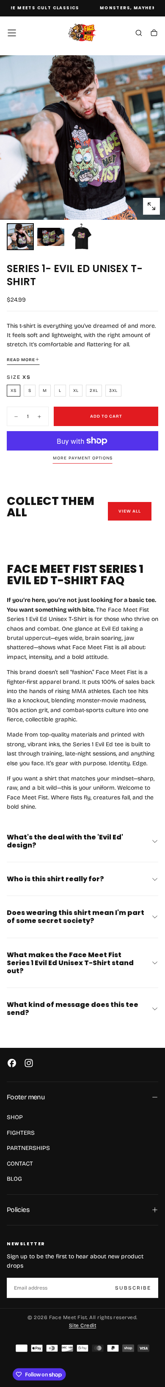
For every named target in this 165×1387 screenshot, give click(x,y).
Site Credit (82, 1325)
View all (129, 511)
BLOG (14, 1178)
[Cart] (154, 33)
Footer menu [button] (25, 1097)
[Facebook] (12, 1063)
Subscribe (133, 1288)
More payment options (83, 458)
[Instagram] (29, 1063)
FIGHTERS (21, 1132)
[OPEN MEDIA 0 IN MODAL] (151, 206)
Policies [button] (18, 1210)
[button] (12, 33)
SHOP (15, 1117)
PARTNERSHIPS (28, 1148)
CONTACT (20, 1163)
